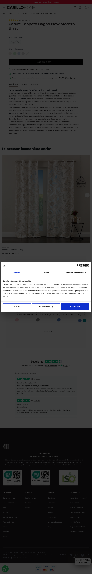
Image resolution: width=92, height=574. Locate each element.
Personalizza (44, 307)
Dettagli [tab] (46, 272)
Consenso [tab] (16, 272)
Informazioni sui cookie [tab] (76, 272)
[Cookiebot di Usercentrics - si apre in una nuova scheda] (78, 265)
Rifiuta (17, 307)
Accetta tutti (75, 307)
